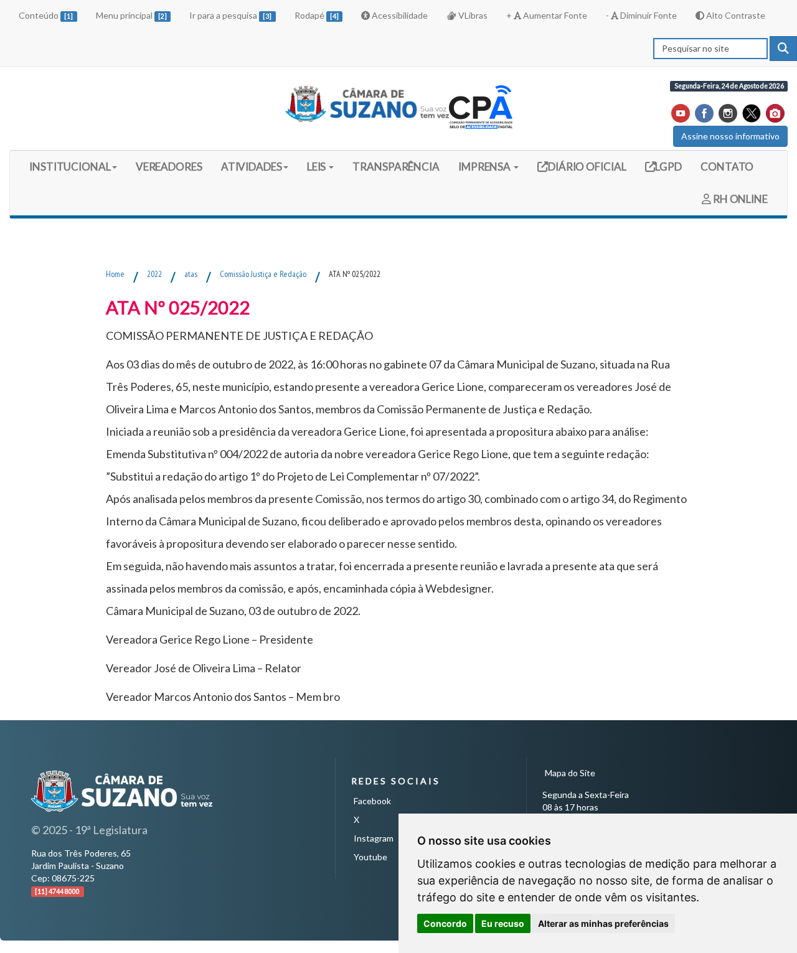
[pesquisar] (783, 48)
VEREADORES (169, 166)
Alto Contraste (734, 15)
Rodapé (317, 15)
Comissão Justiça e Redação (263, 273)
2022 (154, 273)
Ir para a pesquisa (230, 15)
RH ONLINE (739, 198)
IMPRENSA (485, 166)
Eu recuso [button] (502, 923)
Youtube (370, 857)
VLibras (472, 15)
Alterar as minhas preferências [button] (603, 923)
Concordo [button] (445, 923)
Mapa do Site (570, 773)
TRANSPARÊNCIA (396, 166)
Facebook (372, 801)
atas (190, 273)
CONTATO (726, 166)
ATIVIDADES (251, 166)
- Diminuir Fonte (641, 15)
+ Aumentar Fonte (546, 15)
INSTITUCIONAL (70, 166)
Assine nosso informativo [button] (730, 136)
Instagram (374, 838)
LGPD (668, 166)
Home (115, 273)
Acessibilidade (399, 15)
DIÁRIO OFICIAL (586, 166)
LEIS (317, 166)
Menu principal (131, 15)
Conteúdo (46, 15)
